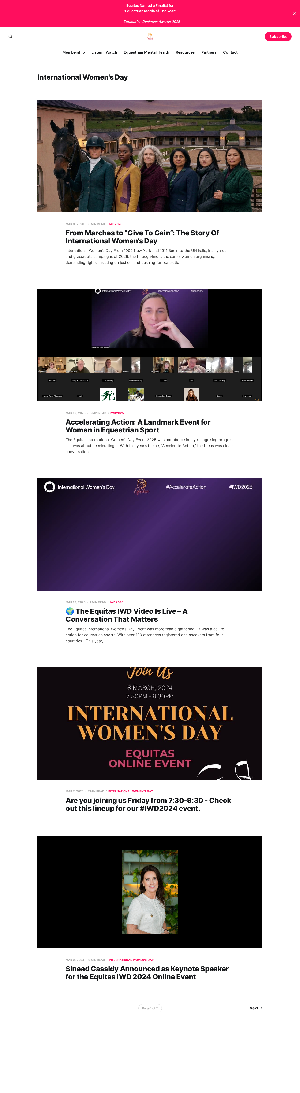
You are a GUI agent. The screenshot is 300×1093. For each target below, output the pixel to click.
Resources (185, 52)
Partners (209, 52)
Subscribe (278, 36)
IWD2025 (117, 413)
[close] (294, 13)
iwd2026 (115, 224)
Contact (230, 52)
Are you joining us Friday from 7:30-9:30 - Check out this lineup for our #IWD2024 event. (148, 804)
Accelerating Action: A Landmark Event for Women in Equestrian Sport (138, 426)
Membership (73, 52)
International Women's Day (130, 791)
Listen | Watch (104, 52)
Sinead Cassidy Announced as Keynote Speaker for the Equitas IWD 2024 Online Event (147, 972)
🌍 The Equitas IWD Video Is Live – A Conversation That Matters (127, 615)
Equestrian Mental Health (146, 52)
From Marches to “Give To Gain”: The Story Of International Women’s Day (142, 237)
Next (254, 1008)
